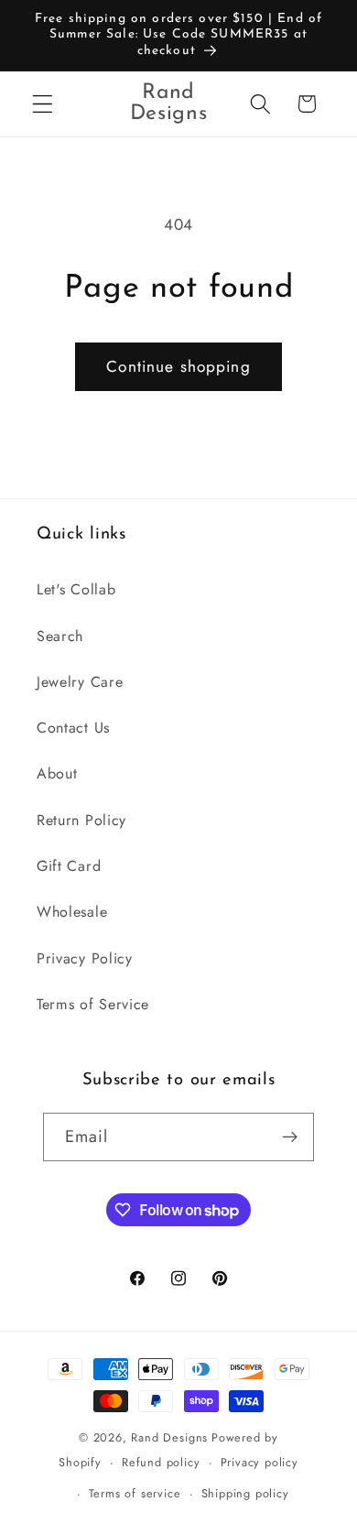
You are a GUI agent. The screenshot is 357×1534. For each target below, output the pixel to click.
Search (60, 636)
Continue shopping (178, 366)
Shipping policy (245, 1493)
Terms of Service (93, 1004)
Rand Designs (169, 1437)
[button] (42, 104)
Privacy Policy (85, 958)
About (57, 773)
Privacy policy (259, 1462)
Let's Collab (76, 589)
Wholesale (72, 911)
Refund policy (161, 1462)
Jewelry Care (80, 681)
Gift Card (69, 865)
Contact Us (73, 727)
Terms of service (135, 1493)
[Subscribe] (290, 1137)
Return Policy (81, 820)
